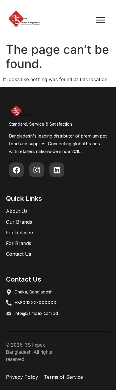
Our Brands (19, 222)
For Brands (18, 243)
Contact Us (18, 254)
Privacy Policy (22, 377)
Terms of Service (63, 377)
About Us (17, 211)
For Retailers (20, 233)
